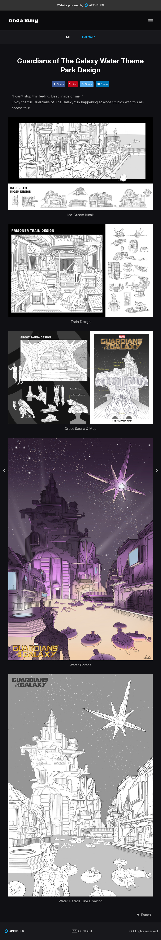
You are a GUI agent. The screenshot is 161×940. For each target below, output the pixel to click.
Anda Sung (23, 20)
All (68, 37)
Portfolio (88, 37)
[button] (143, 914)
